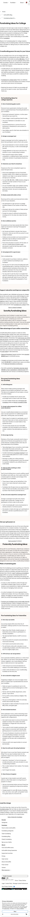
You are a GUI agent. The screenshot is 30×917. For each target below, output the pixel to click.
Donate (5, 2)
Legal (3, 883)
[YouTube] (4, 878)
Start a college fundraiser (15, 307)
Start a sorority (12, 541)
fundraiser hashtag (19, 453)
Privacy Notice (22, 880)
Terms (16, 880)
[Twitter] (6, 878)
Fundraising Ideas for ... (10, 18)
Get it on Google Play (7, 888)
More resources (6, 870)
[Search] (2, 2)
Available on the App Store (20, 888)
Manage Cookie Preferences (20, 883)
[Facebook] (2, 878)
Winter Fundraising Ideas (20, 402)
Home (3, 11)
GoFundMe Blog (8, 15)
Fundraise (12, 2)
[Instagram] (7, 878)
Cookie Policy (8, 883)
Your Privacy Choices (7, 886)
